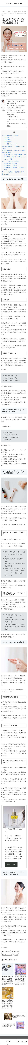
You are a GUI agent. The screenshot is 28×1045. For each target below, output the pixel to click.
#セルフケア (16, 951)
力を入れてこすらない (10, 165)
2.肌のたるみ (8, 139)
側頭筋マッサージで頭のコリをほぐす (15, 154)
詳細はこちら (11, 864)
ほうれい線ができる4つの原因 (10, 135)
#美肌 (16, 954)
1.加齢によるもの (9, 137)
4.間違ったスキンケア (10, 144)
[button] (25, 527)
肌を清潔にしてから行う (11, 163)
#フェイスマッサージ (7, 954)
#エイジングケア (6, 951)
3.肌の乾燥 (7, 142)
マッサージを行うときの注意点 (10, 161)
